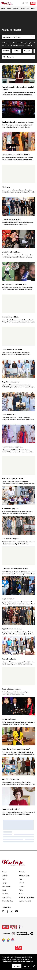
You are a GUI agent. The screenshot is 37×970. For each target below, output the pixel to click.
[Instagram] (3, 911)
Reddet (27, 966)
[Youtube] (16, 911)
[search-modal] (23, 3)
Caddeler (15, 8)
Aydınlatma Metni (27, 961)
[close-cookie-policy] (33, 966)
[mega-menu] (27, 3)
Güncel (3, 8)
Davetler (9, 8)
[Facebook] (7, 911)
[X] (11, 911)
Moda (33, 8)
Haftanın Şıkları (25, 8)
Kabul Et (17, 966)
